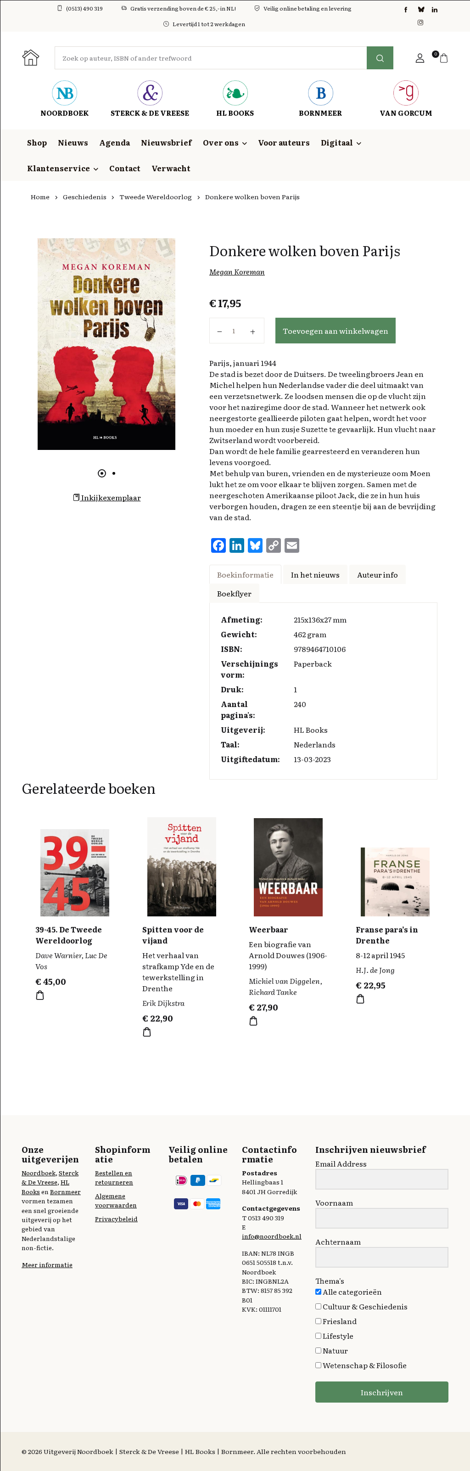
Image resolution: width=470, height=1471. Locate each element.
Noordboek (39, 1172)
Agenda (114, 142)
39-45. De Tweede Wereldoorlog (68, 935)
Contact (124, 168)
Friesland (339, 1320)
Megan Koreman (237, 271)
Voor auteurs (284, 142)
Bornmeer (65, 1191)
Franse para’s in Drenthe (387, 935)
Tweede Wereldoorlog (155, 196)
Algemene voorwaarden (116, 1200)
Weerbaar (268, 929)
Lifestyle (337, 1335)
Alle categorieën (351, 1291)
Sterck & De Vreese (50, 1177)
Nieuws (73, 142)
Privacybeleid (116, 1218)
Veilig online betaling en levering (307, 8)
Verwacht (170, 168)
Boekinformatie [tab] (245, 574)
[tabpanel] (106, 344)
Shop (37, 142)
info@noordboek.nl (272, 1236)
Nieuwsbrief (166, 142)
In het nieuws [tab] (315, 574)
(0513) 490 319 (84, 8)
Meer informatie (47, 1264)
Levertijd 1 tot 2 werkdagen (209, 24)
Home (40, 196)
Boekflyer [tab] (234, 593)
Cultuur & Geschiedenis (364, 1306)
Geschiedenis (84, 196)
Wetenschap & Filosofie (364, 1364)
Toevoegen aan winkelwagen (335, 330)
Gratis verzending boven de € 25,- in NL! (183, 8)
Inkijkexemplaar (110, 497)
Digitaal (337, 142)
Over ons (221, 142)
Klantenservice (58, 168)
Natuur (334, 1350)
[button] (420, 58)
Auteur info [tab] (377, 574)
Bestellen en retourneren (114, 1177)
